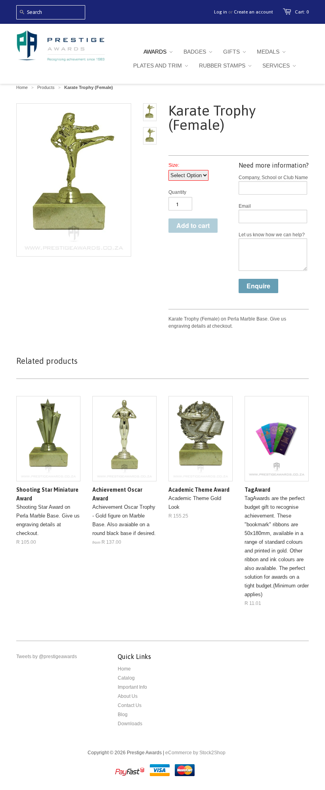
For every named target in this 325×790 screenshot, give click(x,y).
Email (245, 206)
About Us (128, 696)
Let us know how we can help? (272, 235)
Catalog (126, 678)
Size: (173, 165)
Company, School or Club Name (273, 177)
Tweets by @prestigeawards (46, 656)
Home (124, 669)
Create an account (253, 12)
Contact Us (129, 705)
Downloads (130, 723)
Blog (123, 714)
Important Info (132, 687)
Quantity (177, 192)
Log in (220, 12)
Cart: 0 (302, 12)
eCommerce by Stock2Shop (195, 752)
